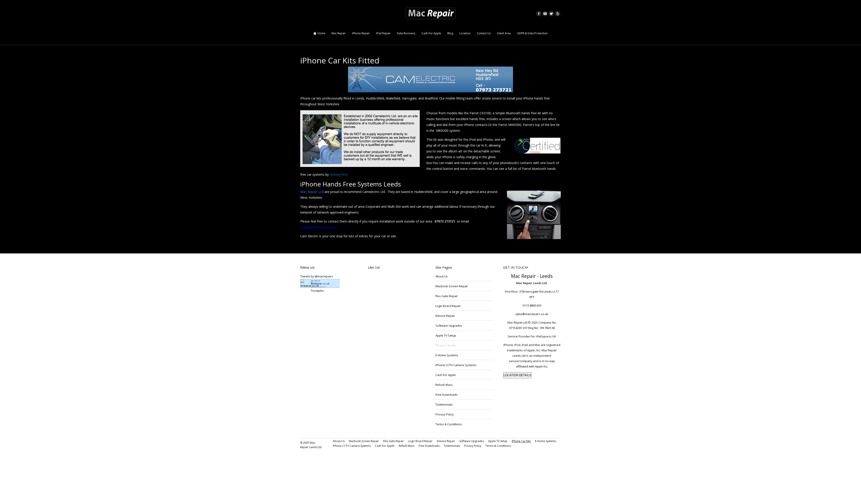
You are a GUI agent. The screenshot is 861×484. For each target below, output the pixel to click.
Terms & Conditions (448, 424)
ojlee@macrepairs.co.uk (531, 314)
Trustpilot (317, 291)
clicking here (338, 174)
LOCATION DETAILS (517, 375)
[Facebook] (538, 13)
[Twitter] (551, 13)
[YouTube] (545, 13)
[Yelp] (557, 13)
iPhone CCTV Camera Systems (455, 365)
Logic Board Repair (448, 306)
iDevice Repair (445, 316)
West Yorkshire (318, 286)
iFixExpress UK (546, 336)
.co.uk (320, 283)
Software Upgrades (448, 326)
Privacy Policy (444, 414)
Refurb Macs (444, 385)
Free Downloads (446, 395)
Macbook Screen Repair (451, 286)
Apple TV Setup (445, 335)
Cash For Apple (445, 375)
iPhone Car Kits (445, 345)
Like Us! (374, 267)
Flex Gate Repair (446, 296)
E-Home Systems (446, 355)
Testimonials (444, 404)
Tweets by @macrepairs (316, 276)
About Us (441, 276)
